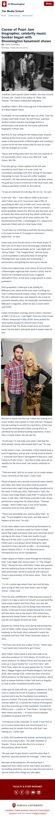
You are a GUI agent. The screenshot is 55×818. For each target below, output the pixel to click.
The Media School (13, 11)
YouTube (33, 792)
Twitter (16, 792)
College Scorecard (21, 810)
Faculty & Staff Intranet (27, 786)
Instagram (27, 792)
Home (4, 16)
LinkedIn (38, 792)
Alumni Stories (27, 16)
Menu (49, 3)
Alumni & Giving (14, 16)
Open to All (33, 810)
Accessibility (9, 810)
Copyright (12, 813)
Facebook (22, 792)
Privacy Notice (44, 810)
